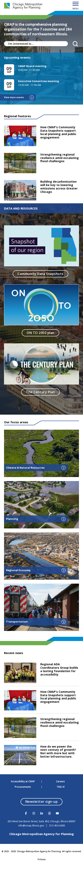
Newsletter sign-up (44, 801)
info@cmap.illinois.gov (31, 825)
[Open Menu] (76, 4)
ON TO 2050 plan (40, 333)
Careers (60, 781)
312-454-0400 (57, 825)
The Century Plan (40, 392)
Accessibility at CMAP (23, 781)
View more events (14, 97)
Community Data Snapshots (40, 274)
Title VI (60, 787)
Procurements (23, 787)
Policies (42, 859)
